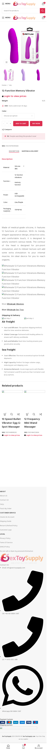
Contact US (4, 500)
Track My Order (5, 508)
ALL (10, 85)
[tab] (14, 151)
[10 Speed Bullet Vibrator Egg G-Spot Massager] (12, 400)
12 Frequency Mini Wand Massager (32, 423)
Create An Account (7, 517)
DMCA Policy (5, 546)
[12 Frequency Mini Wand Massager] (34, 400)
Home (4, 85)
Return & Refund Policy (8, 525)
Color (4, 111)
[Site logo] (24, 3)
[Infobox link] (21, 449)
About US (3, 495)
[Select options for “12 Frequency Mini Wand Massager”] (27, 414)
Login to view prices (15, 96)
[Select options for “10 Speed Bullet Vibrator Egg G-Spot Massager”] (5, 414)
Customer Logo (6, 529)
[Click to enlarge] (6, 62)
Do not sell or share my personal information (16, 551)
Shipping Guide (5, 521)
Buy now (36, 123)
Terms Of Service (6, 542)
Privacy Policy (5, 538)
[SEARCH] (42, 10)
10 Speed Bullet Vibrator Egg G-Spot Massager (11, 423)
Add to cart (21, 123)
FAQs (2, 504)
